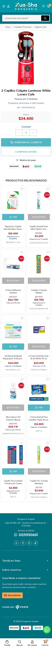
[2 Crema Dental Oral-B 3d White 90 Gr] (39, 330)
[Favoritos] (43, 6)
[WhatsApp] (16, 543)
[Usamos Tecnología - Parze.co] (15, 607)
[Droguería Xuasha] (26, 6)
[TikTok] (35, 543)
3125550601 (28, 535)
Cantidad (26, 127)
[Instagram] (29, 543)
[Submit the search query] (45, 18)
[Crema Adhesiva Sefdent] (13, 264)
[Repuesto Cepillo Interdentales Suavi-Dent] (13, 200)
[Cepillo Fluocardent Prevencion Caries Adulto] (13, 455)
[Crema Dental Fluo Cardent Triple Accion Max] (39, 391)
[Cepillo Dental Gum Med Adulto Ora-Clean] (39, 200)
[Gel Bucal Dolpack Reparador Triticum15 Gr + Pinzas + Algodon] (13, 330)
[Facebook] (22, 543)
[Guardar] (22, 189)
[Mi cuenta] (8, 6)
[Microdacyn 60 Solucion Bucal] (13, 391)
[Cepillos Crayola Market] (39, 264)
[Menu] (3, 6)
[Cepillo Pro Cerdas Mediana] (39, 455)
